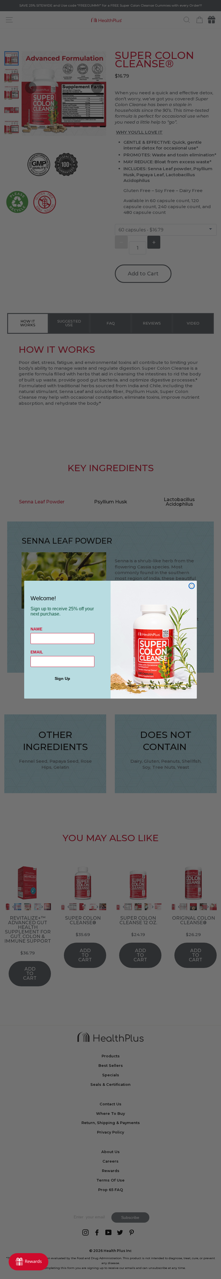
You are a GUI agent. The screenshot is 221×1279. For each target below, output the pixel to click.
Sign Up (62, 678)
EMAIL (37, 652)
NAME (36, 629)
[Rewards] (28, 1261)
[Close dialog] (192, 586)
